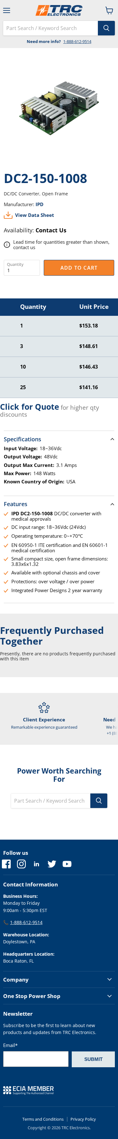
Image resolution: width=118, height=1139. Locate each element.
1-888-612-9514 (77, 41)
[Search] (106, 28)
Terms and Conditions (43, 1119)
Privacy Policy (83, 1119)
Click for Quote (29, 406)
